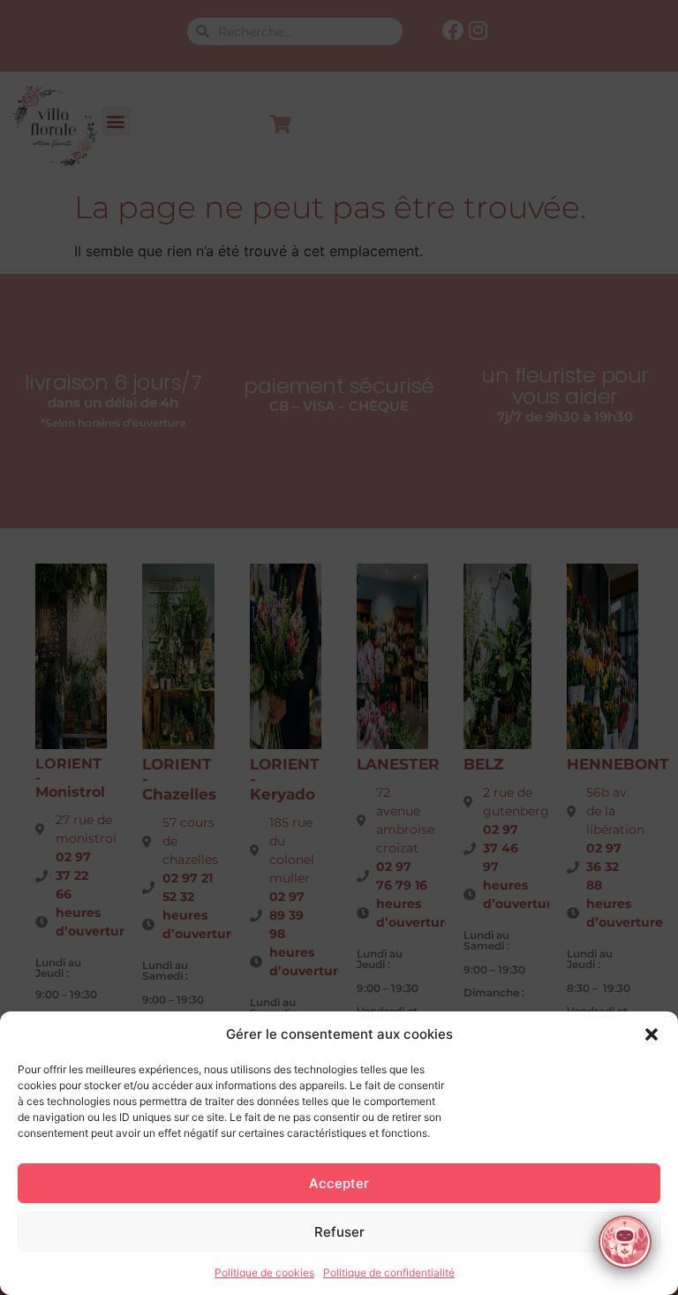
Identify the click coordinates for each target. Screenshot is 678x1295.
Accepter (339, 1183)
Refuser (339, 1231)
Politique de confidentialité (389, 1272)
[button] (651, 1034)
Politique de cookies (264, 1272)
